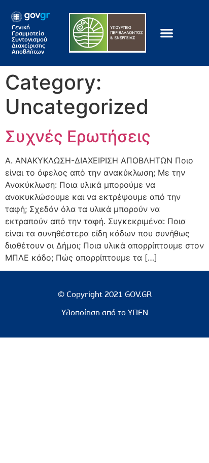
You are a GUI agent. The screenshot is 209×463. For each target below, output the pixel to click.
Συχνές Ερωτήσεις (78, 136)
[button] (166, 33)
